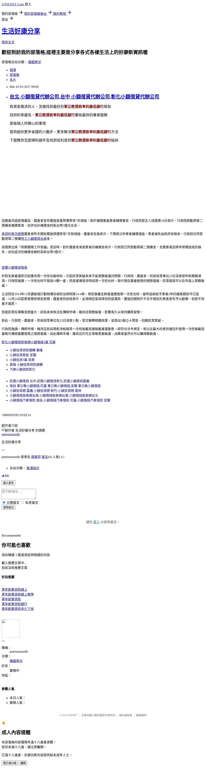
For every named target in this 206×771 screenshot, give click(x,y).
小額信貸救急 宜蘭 (23, 355)
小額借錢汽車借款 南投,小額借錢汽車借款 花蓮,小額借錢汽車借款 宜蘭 (60, 400)
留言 (45, 457)
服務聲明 (141, 715)
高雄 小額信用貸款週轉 (26, 364)
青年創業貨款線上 (14, 589)
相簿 (13, 70)
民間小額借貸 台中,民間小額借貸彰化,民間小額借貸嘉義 (49, 381)
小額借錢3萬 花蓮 (43, 342)
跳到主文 (8, 42)
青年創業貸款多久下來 (18, 609)
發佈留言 (8, 507)
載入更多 (8, 482)
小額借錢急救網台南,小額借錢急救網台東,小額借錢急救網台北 (54, 395)
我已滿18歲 (9, 763)
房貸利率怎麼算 (13, 234)
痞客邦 (36, 457)
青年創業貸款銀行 (14, 604)
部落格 (14, 75)
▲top (5, 475)
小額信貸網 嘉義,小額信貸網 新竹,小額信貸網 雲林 (45, 390)
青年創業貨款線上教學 (18, 594)
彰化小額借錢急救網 (16, 342)
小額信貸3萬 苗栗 (22, 360)
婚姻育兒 (34, 62)
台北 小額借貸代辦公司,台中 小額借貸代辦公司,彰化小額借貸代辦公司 (84, 96)
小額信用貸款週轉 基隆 (26, 350)
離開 (23, 763)
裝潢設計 (33, 468)
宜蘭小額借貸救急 (14, 267)
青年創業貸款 (11, 599)
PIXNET (72, 715)
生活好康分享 (21, 31)
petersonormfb (11, 434)
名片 (13, 79)
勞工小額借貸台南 (34, 238)
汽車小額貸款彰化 (22, 369)
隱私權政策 (125, 715)
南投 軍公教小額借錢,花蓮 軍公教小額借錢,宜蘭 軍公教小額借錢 (55, 386)
